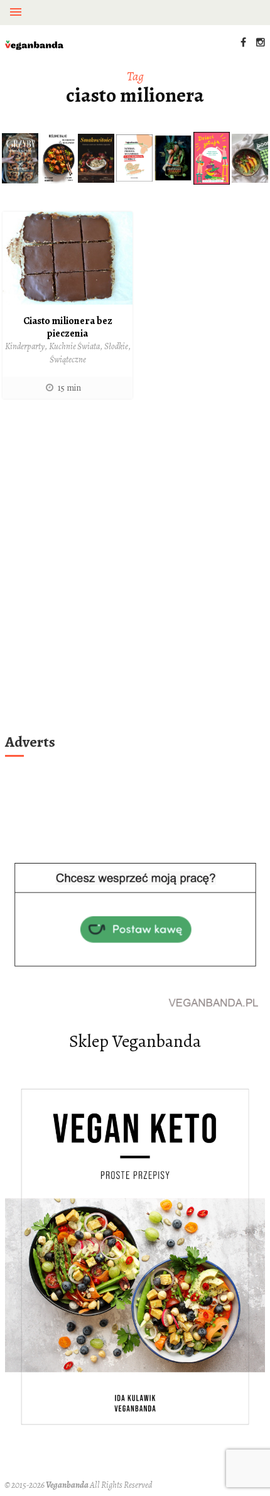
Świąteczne (68, 360)
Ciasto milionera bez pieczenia (67, 327)
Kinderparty (25, 346)
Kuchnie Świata (74, 346)
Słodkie (116, 346)
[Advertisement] (135, 582)
